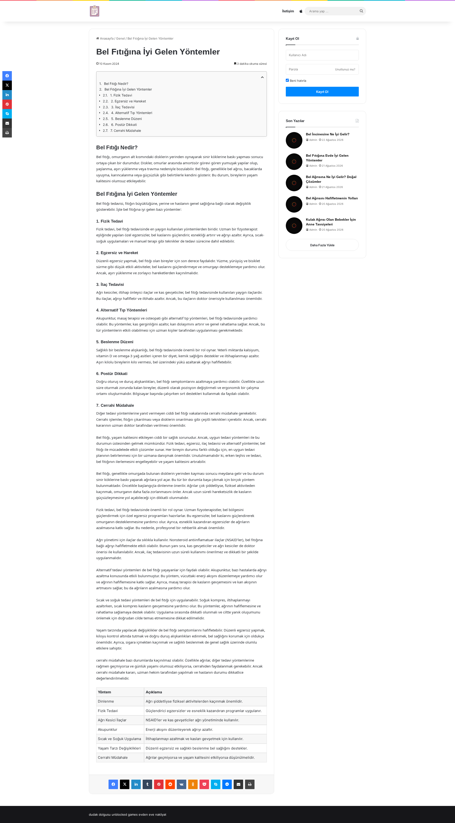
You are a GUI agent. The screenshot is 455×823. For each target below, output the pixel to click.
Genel (120, 38)
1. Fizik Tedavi (121, 95)
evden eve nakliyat (152, 814)
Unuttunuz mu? (345, 69)
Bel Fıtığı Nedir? (116, 84)
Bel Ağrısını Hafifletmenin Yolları (332, 198)
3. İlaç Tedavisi (122, 107)
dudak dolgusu (100, 814)
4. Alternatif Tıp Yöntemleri (131, 113)
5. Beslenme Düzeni (126, 119)
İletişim (288, 11)
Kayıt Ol (322, 92)
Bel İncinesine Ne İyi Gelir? (328, 134)
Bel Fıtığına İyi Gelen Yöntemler (128, 89)
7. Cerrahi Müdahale (125, 130)
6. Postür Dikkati (124, 125)
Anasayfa (106, 38)
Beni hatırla (297, 80)
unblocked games (125, 814)
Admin (313, 140)
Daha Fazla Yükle (322, 245)
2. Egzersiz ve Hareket (128, 101)
